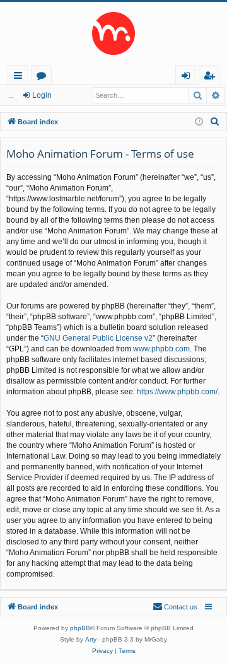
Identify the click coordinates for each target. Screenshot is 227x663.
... (11, 95)
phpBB (80, 628)
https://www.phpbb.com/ (177, 391)
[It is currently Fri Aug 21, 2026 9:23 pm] (199, 122)
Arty (90, 639)
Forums (44, 77)
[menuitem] (215, 122)
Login (42, 95)
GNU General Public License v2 (98, 338)
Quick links (20, 77)
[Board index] (113, 33)
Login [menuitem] (188, 77)
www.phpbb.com (161, 348)
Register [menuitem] (212, 77)
